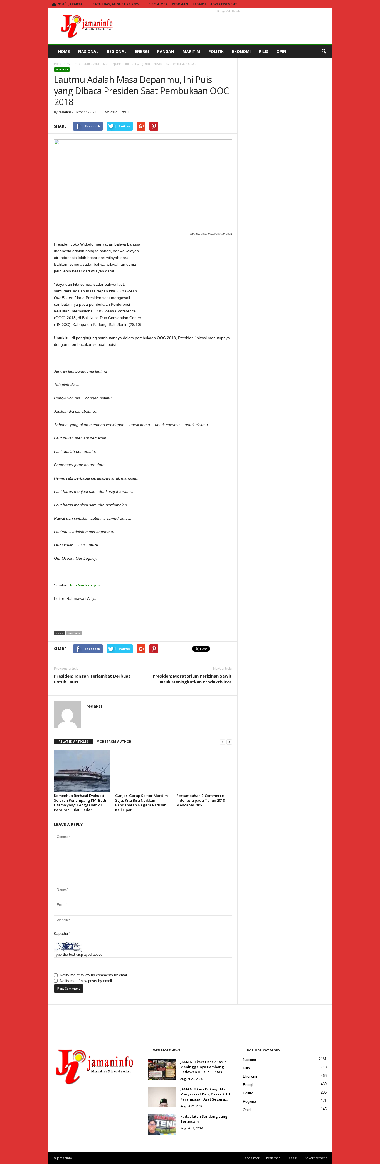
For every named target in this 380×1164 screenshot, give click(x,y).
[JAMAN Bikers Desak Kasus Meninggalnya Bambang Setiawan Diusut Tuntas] (162, 1069)
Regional (250, 1101)
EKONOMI (241, 51)
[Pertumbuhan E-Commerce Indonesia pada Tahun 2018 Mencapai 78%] (204, 771)
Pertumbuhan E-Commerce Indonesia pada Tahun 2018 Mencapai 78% (200, 800)
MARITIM (191, 51)
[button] (324, 51)
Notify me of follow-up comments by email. (94, 975)
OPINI (282, 51)
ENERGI (142, 51)
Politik (248, 1093)
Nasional (250, 1060)
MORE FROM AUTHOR (114, 741)
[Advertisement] (229, 26)
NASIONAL (88, 51)
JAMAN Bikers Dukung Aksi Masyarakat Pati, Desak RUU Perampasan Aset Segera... (205, 1094)
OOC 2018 (74, 633)
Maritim (72, 64)
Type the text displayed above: (78, 954)
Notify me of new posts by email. (86, 981)
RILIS (263, 51)
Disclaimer (157, 4)
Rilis (246, 1068)
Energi (248, 1085)
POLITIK (216, 51)
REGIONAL (117, 51)
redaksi (64, 112)
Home (57, 64)
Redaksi (199, 4)
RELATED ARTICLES (73, 741)
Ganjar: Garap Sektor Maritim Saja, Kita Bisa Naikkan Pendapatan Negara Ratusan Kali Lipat (141, 802)
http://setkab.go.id (86, 585)
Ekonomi (250, 1076)
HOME (64, 51)
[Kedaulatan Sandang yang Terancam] (162, 1124)
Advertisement (223, 4)
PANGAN (165, 51)
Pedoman (180, 4)
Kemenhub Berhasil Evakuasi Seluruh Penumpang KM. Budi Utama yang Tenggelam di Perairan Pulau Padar (80, 802)
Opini (247, 1110)
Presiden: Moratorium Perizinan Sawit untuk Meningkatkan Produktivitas (192, 678)
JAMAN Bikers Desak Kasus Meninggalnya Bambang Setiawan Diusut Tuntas (203, 1066)
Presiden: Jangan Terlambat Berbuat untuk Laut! (92, 678)
